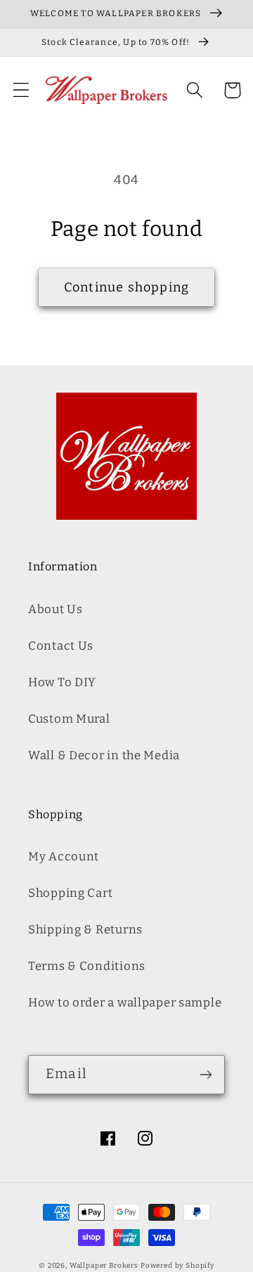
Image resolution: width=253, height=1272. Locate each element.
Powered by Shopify (177, 1265)
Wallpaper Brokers (104, 1265)
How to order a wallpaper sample (124, 1002)
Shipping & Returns (85, 929)
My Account (63, 856)
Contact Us (60, 645)
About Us (55, 609)
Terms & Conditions (86, 966)
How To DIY (62, 682)
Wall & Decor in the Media (104, 755)
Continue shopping (126, 287)
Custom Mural (69, 719)
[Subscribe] (205, 1074)
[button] (21, 90)
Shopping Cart (70, 893)
